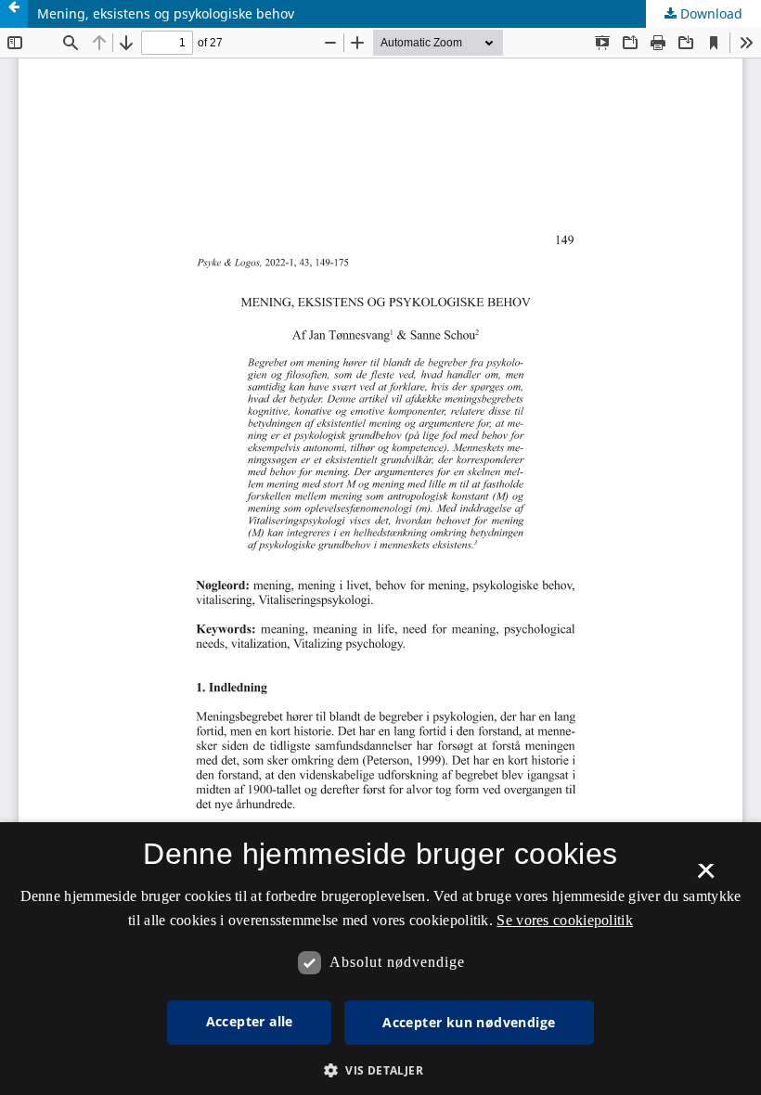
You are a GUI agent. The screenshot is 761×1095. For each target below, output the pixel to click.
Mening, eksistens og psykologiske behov (165, 13)
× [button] (705, 877)
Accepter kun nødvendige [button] (468, 1022)
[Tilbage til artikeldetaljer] (14, 14)
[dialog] (380, 958)
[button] (380, 1070)
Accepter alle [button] (249, 1021)
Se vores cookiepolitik (565, 920)
